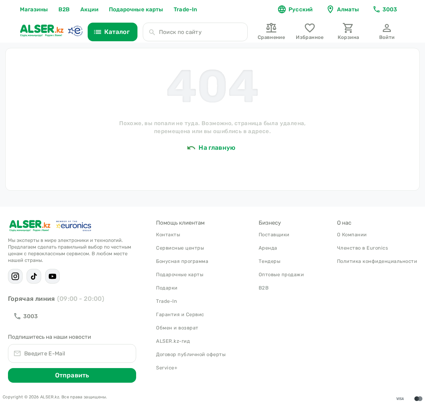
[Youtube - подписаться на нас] (52, 276)
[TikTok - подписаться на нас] (34, 276)
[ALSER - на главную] (42, 31)
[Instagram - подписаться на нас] (15, 276)
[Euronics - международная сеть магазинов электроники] (75, 30)
